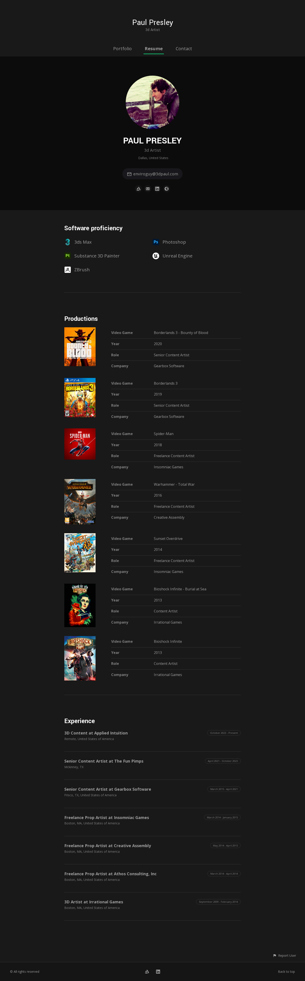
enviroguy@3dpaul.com (155, 173)
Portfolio (122, 49)
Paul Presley (152, 22)
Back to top (286, 971)
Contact (184, 49)
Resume (154, 49)
